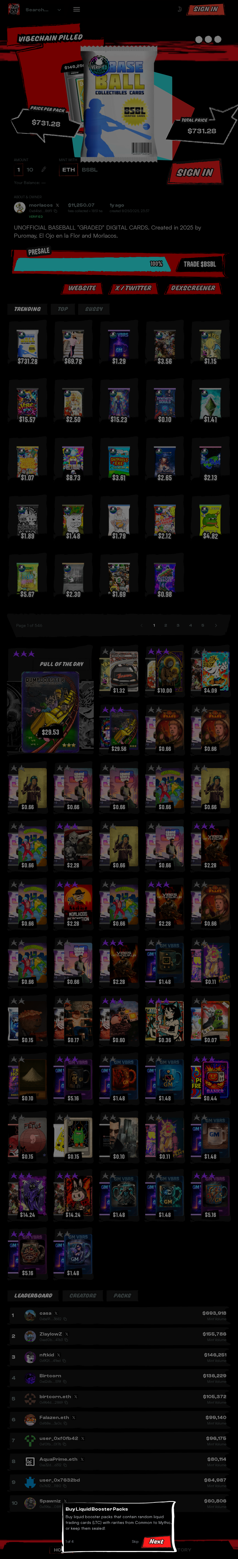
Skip (135, 1541)
